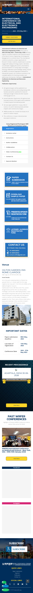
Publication (17, 575)
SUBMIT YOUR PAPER (12, 37)
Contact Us (9, 156)
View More (16, 405)
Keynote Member (11, 161)
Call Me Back (11, 41)
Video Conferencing (12, 152)
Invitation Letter (11, 133)
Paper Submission (17, 571)
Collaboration (10, 147)
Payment (17, 573)
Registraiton (10, 128)
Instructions (10, 138)
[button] (29, 381)
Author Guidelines (11, 142)
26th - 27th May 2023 (19, 31)
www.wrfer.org (17, 590)
